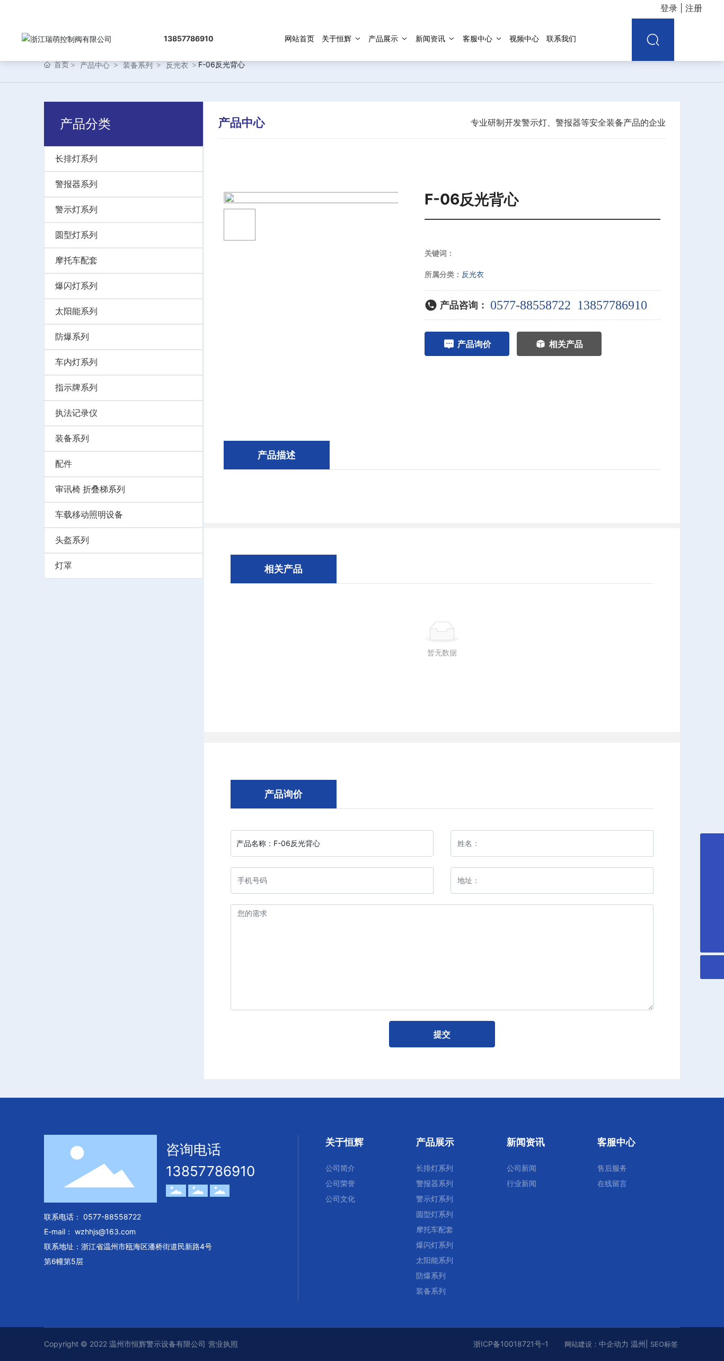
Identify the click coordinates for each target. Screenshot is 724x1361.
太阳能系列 (76, 311)
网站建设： (581, 1344)
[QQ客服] (712, 869)
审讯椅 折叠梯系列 (90, 489)
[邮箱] (712, 845)
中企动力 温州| (624, 1343)
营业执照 (223, 1343)
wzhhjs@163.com (105, 1231)
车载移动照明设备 (89, 514)
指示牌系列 (76, 387)
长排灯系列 (76, 158)
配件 (63, 463)
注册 (693, 8)
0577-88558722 (530, 305)
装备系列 (138, 64)
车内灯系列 (76, 362)
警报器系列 (76, 184)
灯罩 (63, 565)
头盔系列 (72, 540)
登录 (670, 8)
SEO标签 (664, 1344)
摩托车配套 (76, 260)
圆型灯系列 (76, 234)
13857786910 (612, 305)
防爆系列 (72, 336)
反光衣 (177, 64)
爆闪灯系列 (76, 285)
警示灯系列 (76, 209)
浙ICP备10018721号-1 (511, 1343)
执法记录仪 (76, 412)
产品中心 (95, 64)
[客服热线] (712, 917)
